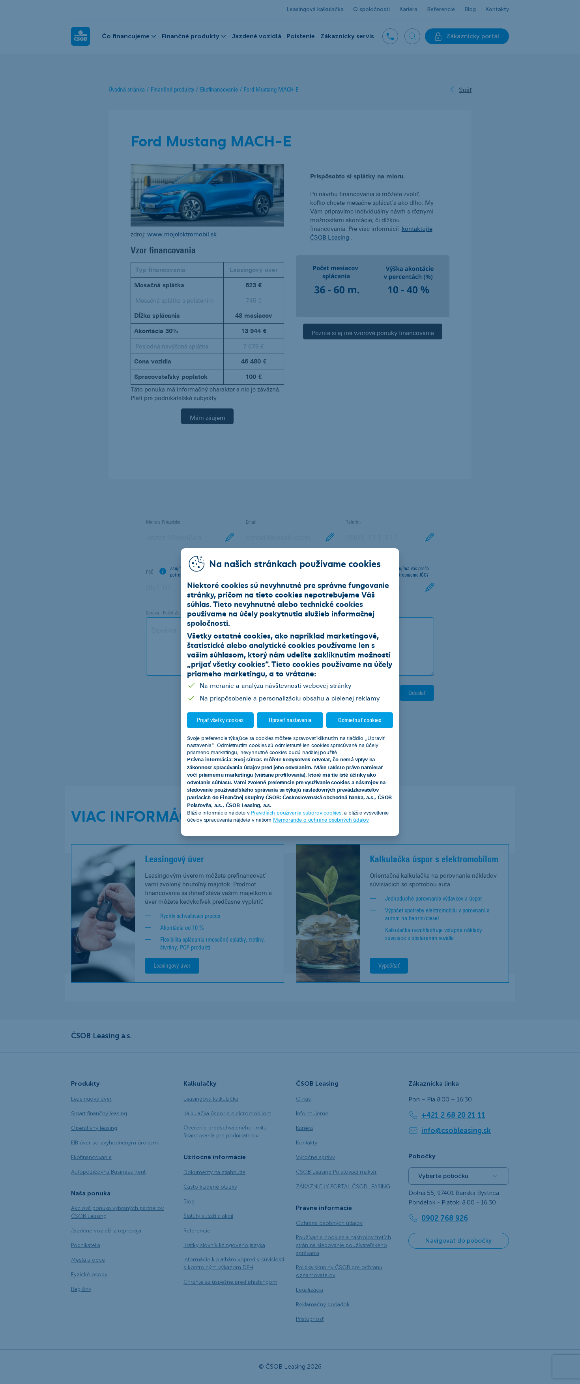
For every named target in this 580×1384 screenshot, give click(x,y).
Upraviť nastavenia (290, 720)
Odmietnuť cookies (359, 720)
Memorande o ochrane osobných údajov (321, 820)
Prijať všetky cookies (220, 720)
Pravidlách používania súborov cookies (296, 812)
